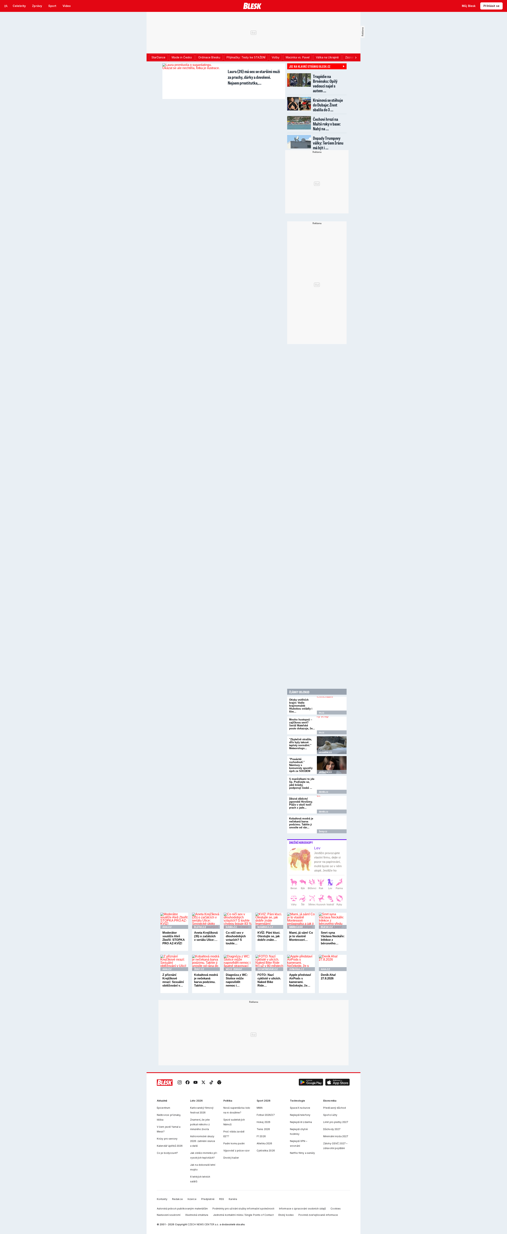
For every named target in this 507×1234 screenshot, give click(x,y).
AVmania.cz (296, 969)
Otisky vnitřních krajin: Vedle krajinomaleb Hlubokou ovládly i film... (300, 705)
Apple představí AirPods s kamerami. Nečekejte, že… (300, 980)
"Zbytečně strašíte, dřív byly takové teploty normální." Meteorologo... (300, 744)
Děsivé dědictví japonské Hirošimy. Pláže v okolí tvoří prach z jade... (301, 803)
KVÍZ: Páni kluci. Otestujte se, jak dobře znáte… (268, 936)
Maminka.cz (265, 927)
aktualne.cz (325, 752)
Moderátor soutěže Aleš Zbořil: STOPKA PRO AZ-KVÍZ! (173, 938)
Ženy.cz (323, 831)
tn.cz (321, 712)
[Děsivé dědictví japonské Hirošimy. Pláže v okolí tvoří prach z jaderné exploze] (332, 804)
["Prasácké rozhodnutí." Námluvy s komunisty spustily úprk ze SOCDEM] (332, 765)
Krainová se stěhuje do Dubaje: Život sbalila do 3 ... (328, 104)
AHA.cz (167, 927)
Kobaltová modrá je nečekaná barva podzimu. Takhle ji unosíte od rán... (301, 823)
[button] (311, 1082)
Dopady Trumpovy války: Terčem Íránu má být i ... (328, 142)
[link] (179, 1082)
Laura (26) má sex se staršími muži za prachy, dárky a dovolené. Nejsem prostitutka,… (254, 77)
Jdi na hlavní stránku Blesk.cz (309, 66)
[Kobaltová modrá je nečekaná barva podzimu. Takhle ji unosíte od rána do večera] (332, 824)
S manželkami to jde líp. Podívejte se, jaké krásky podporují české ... (301, 783)
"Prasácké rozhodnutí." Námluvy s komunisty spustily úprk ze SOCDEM (301, 765)
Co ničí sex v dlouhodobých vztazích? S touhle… (236, 938)
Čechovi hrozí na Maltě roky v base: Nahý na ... (327, 123)
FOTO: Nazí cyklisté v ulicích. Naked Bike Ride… (269, 980)
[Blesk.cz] (252, 6)
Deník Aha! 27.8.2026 (328, 976)
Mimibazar (296, 927)
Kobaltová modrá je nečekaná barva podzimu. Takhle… (206, 980)
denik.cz (323, 792)
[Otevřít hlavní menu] (6, 6)
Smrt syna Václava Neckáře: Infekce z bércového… (333, 938)
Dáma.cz (231, 927)
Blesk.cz (200, 927)
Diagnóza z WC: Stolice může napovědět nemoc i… (237, 980)
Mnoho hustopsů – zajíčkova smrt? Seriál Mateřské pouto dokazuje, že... (302, 724)
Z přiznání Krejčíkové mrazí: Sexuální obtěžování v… (173, 980)
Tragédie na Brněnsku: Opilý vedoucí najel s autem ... (325, 83)
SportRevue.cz (267, 969)
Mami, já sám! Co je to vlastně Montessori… (301, 936)
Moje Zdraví (234, 969)
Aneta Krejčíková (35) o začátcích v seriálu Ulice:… (206, 936)
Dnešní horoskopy (301, 842)
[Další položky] (356, 57)
